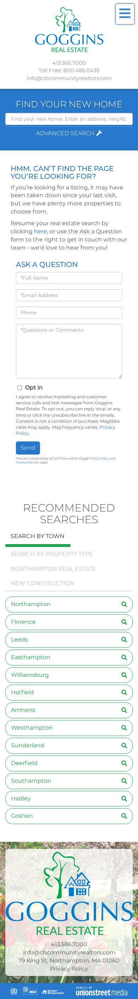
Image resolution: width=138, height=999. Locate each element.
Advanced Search (65, 133)
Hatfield (22, 692)
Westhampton (32, 727)
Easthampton (30, 657)
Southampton (31, 780)
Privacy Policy (99, 458)
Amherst (23, 710)
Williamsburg (30, 675)
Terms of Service (27, 462)
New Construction (42, 583)
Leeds (19, 639)
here (40, 231)
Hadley (21, 798)
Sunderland (27, 745)
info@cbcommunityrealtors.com (69, 78)
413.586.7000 (69, 62)
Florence (23, 621)
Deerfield (24, 763)
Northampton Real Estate (53, 568)
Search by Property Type (52, 553)
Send (28, 447)
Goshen (22, 815)
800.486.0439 (81, 70)
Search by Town (37, 536)
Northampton (31, 604)
